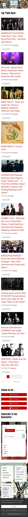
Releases (19, 474)
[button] (4, 4)
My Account (7, 485)
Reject (14, 510)
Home (5, 468)
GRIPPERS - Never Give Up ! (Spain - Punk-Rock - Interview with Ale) (14, 362)
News (12, 196)
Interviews (15, 45)
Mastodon (15, 403)
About (18, 477)
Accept (14, 506)
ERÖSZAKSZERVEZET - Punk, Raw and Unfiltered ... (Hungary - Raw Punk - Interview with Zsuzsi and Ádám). (13, 261)
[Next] (20, 376)
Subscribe (10, 430)
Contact (19, 479)
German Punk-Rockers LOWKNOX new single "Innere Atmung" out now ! (13, 330)
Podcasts (20, 472)
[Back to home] (14, 4)
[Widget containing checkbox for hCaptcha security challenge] (15, 436)
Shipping (6, 496)
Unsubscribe (20, 430)
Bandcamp (15, 408)
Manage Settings (14, 514)
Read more (6, 49)
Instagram (15, 399)
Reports (6, 477)
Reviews (15, 152)
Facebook (15, 394)
